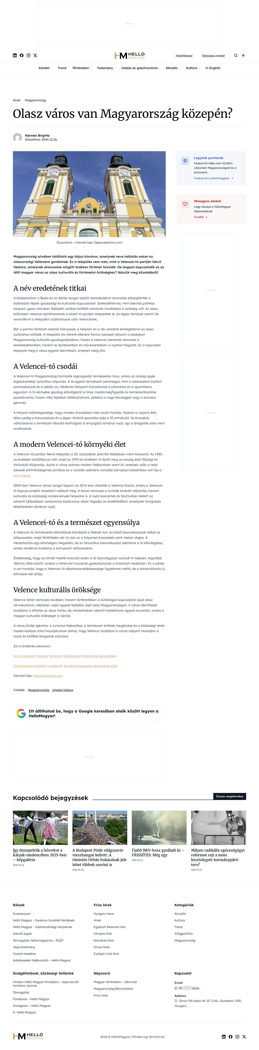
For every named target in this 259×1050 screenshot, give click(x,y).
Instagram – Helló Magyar (32, 966)
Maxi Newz (21, 436)
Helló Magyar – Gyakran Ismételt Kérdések (44, 881)
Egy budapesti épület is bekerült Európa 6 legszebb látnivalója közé (65, 626)
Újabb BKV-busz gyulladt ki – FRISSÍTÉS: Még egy (158, 813)
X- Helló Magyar (24, 973)
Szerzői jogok (22, 894)
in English (213, 29)
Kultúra (191, 29)
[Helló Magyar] (129, 16)
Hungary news (104, 874)
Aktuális (172, 29)
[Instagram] (28, 16)
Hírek (97, 881)
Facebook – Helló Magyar (31, 959)
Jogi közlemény (24, 907)
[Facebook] (22, 16)
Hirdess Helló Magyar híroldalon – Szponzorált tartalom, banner (46, 944)
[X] (35, 16)
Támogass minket (213, 16)
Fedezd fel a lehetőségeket (211, 139)
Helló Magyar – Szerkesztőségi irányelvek (42, 887)
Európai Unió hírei (106, 914)
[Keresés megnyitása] (236, 16)
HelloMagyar (184, 16)
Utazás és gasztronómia (139, 29)
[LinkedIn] (15, 16)
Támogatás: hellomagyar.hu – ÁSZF (38, 901)
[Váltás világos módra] (243, 16)
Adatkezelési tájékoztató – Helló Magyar (42, 921)
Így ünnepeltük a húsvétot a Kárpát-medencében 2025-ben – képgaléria (40, 816)
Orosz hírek (102, 907)
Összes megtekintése (229, 757)
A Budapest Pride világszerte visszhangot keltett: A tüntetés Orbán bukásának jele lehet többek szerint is (99, 818)
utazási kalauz (62, 650)
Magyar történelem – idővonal (115, 942)
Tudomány (105, 29)
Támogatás (21, 953)
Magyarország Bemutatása (113, 949)
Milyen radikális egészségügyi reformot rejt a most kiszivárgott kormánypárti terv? (218, 818)
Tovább (199, 177)
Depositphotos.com (48, 636)
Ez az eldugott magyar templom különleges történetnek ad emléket (65, 616)
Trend (62, 29)
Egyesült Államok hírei (110, 887)
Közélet (44, 29)
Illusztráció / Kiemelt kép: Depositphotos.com (89, 203)
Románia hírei (104, 901)
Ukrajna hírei (103, 894)
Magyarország (38, 650)
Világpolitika (183, 894)
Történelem (80, 29)
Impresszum (22, 874)
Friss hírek (101, 956)
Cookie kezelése (24, 914)
